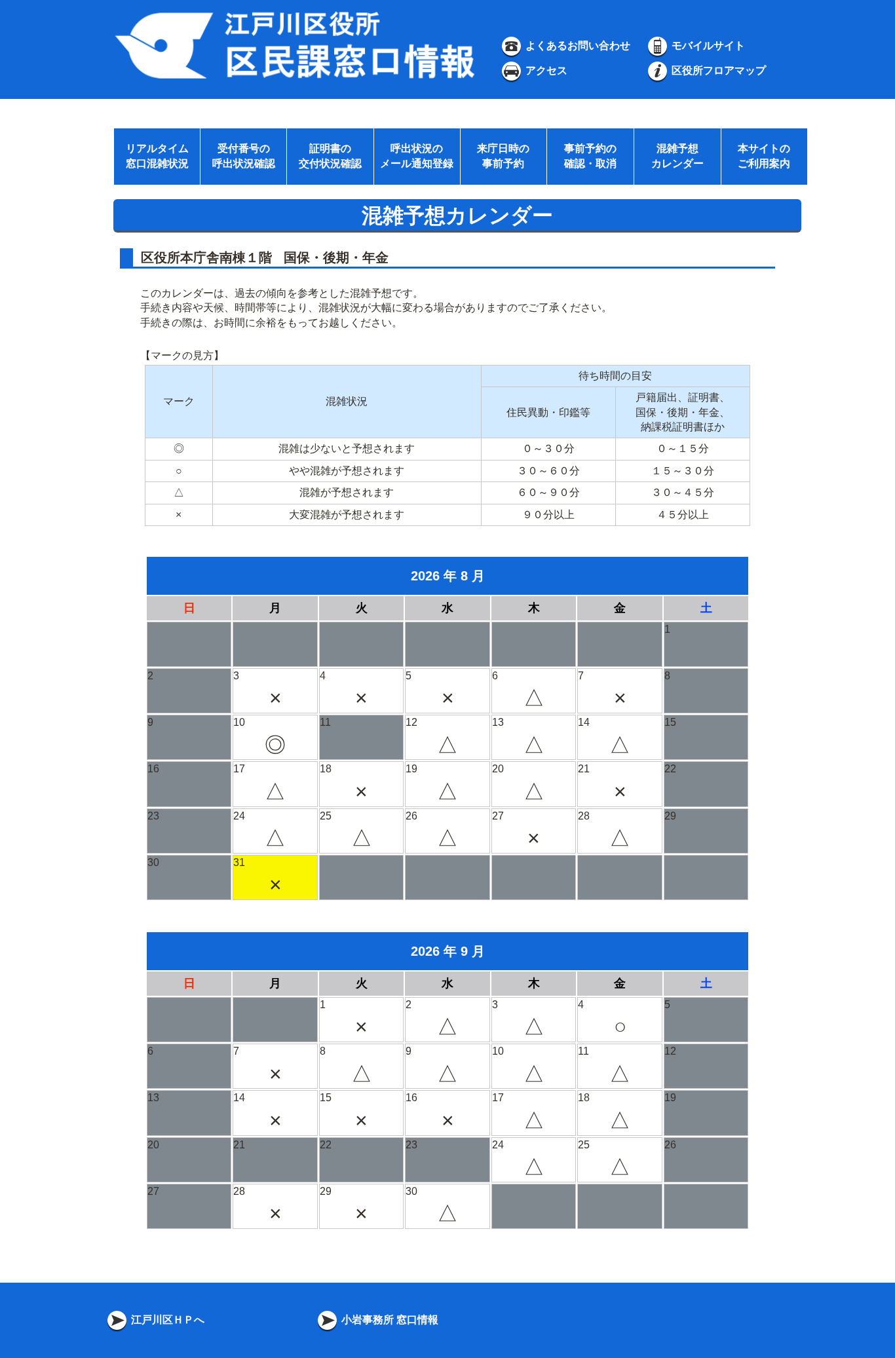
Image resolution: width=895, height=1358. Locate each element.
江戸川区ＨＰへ (166, 1319)
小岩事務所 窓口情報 (388, 1319)
